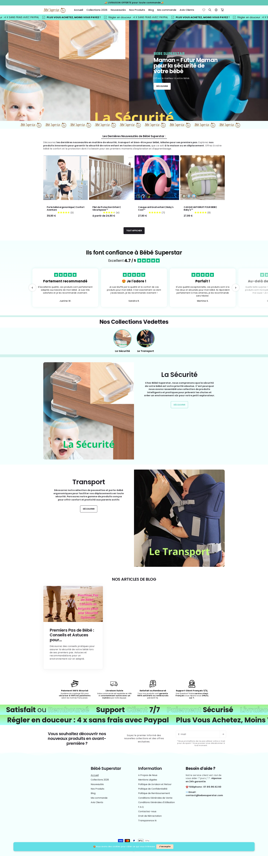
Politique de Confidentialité (152, 788)
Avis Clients (97, 802)
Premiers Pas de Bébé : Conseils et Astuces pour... (72, 635)
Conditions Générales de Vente (155, 797)
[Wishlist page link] (203, 10)
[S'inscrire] (223, 734)
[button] (210, 10)
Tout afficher (134, 230)
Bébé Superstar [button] (106, 768)
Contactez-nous (147, 811)
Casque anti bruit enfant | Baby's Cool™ (156, 208)
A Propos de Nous (147, 775)
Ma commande (99, 797)
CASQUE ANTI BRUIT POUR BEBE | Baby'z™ (200, 208)
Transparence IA (147, 820)
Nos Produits (97, 788)
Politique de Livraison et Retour (155, 784)
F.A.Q (141, 807)
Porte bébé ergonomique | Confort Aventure (65, 208)
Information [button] (150, 768)
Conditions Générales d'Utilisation (156, 802)
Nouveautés (97, 784)
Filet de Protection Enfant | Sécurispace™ (106, 208)
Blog (93, 793)
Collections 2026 (100, 779)
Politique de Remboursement (154, 793)
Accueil (95, 775)
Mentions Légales (147, 779)
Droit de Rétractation (150, 816)
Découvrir (162, 86)
